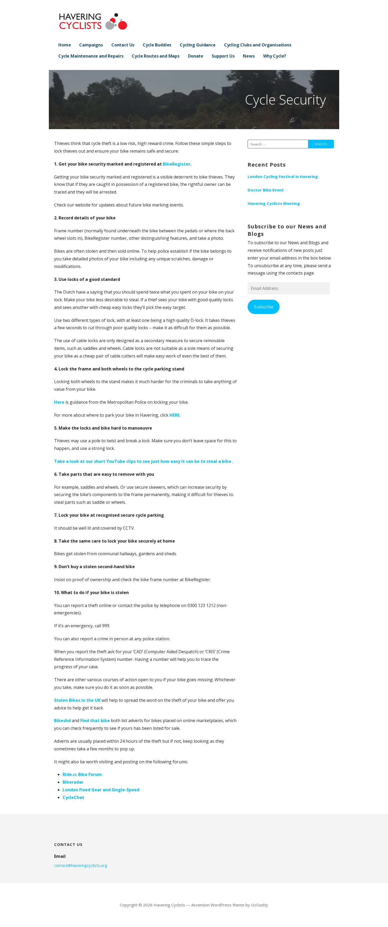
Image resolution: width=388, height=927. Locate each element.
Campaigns (91, 45)
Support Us (223, 56)
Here (59, 402)
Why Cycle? (274, 56)
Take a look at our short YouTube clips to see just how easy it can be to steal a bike (143, 461)
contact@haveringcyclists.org (80, 865)
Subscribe (263, 307)
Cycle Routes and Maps (155, 56)
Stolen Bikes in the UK (78, 700)
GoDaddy (259, 904)
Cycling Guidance (197, 45)
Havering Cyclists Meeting (274, 203)
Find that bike (95, 720)
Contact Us (122, 45)
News (248, 56)
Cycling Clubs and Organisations (257, 45)
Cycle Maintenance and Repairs (90, 56)
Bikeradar (73, 782)
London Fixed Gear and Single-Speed (101, 790)
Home (64, 45)
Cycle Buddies (157, 45)
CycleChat (73, 797)
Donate (195, 56)
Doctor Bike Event (266, 189)
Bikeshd (62, 720)
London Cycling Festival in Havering (283, 176)
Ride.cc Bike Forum (82, 774)
